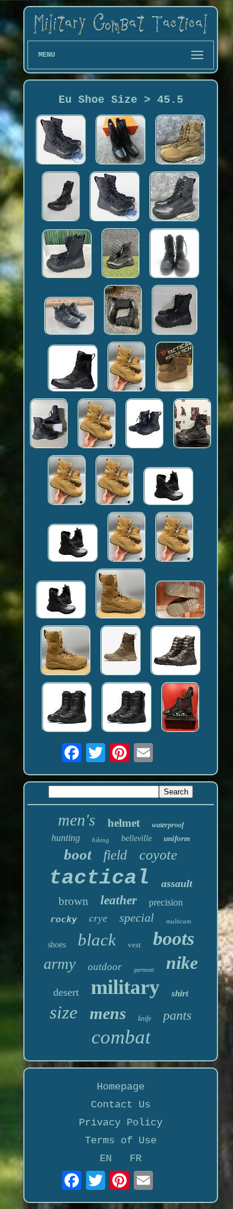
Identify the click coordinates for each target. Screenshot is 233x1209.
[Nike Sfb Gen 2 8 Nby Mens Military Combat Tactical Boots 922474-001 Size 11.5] (67, 255)
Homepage (121, 1087)
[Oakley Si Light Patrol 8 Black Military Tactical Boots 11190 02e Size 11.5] (180, 708)
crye (98, 918)
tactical (99, 878)
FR (136, 1158)
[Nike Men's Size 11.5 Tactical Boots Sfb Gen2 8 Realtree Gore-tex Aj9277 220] (176, 652)
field (115, 855)
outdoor (105, 966)
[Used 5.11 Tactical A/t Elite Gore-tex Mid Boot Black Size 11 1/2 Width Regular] (69, 317)
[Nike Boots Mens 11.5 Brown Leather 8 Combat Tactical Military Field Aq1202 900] (127, 368)
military (125, 987)
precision (166, 902)
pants (177, 1015)
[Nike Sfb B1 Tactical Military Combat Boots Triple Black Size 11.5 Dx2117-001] (192, 425)
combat (121, 1037)
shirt (179, 993)
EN (106, 1158)
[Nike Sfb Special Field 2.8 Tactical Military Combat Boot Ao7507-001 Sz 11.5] (144, 425)
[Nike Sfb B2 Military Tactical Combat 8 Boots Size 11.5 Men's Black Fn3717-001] (61, 198)
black (97, 939)
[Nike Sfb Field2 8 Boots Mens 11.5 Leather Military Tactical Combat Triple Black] (67, 708)
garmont (144, 969)
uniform (177, 838)
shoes (57, 944)
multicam (178, 921)
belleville (136, 838)
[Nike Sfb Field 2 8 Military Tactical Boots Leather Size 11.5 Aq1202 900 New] (121, 652)
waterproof (168, 825)
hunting (65, 838)
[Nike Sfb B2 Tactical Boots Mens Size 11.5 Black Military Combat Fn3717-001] (174, 198)
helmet (124, 823)
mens (108, 1013)
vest (134, 944)
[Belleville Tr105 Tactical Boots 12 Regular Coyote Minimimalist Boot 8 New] (174, 368)
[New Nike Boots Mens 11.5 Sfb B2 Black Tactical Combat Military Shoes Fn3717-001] (121, 141)
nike (182, 962)
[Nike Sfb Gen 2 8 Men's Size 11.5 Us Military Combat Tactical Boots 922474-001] (121, 254)
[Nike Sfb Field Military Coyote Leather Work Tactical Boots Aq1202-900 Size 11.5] (180, 601)
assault (176, 883)
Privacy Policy (121, 1122)
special (136, 917)
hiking (100, 839)
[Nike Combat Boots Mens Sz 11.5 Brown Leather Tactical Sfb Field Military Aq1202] (121, 595)
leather (118, 900)
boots (173, 938)
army (60, 963)
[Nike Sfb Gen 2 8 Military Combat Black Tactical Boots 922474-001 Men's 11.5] (61, 141)
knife (144, 1018)
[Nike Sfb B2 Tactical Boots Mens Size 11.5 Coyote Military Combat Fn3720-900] (180, 141)
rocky (63, 919)
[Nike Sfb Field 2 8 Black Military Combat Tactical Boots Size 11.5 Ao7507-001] (174, 254)
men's (77, 820)
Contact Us (121, 1104)
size (64, 1012)
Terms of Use (121, 1140)
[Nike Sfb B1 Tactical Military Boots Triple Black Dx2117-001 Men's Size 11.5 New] (49, 425)
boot (77, 854)
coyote (158, 855)
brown (73, 901)
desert (66, 992)
